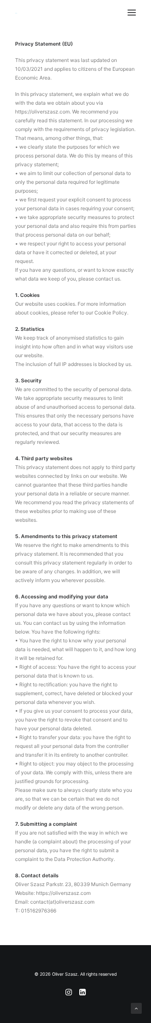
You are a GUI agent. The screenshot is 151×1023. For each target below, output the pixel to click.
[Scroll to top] (136, 1008)
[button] (131, 12)
